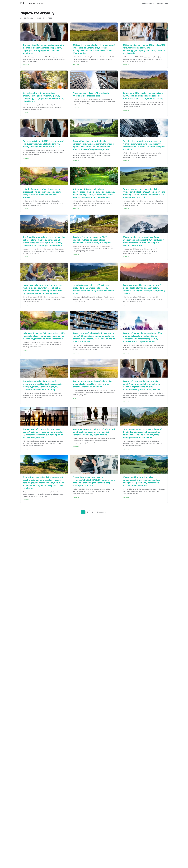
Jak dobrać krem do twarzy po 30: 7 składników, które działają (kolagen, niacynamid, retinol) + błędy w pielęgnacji (92, 240)
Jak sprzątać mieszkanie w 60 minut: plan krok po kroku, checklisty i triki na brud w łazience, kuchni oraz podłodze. (92, 384)
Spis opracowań (148, 3)
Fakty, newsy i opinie (32, 3)
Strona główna (162, 3)
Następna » (101, 512)
